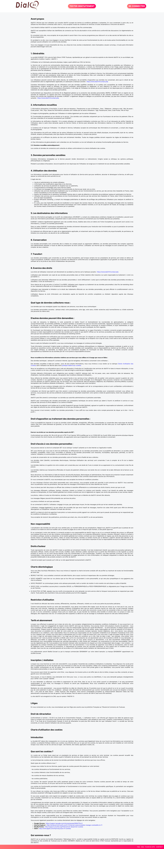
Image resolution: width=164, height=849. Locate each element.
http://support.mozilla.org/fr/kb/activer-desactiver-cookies (64, 827)
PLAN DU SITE (150, 847)
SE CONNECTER (137, 6)
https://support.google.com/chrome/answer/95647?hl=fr (64, 823)
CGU (142, 847)
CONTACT (159, 847)
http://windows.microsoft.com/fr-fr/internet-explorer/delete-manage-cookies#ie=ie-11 (74, 825)
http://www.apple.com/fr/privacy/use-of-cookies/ (55, 828)
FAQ (138, 847)
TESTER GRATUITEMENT (81, 6)
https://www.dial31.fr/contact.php (97, 81)
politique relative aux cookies (71, 365)
